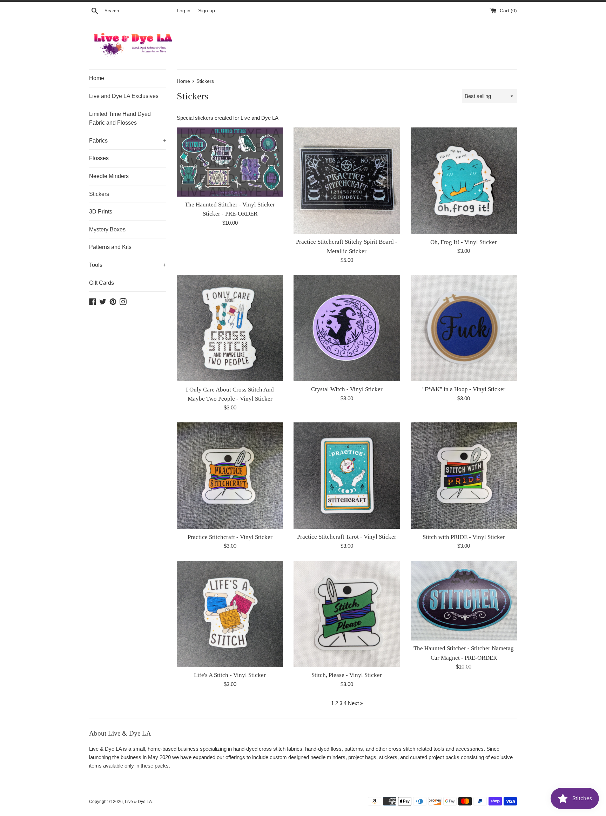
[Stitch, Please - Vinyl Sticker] (347, 614)
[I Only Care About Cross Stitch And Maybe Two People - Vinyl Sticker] (230, 328)
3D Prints (100, 212)
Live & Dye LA (138, 801)
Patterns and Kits (110, 247)
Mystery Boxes (107, 229)
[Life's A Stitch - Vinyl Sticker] (230, 614)
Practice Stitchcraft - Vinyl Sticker (230, 537)
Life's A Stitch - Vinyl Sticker (230, 675)
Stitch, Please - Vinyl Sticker (346, 675)
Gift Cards (101, 283)
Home (96, 78)
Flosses (99, 158)
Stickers (99, 194)
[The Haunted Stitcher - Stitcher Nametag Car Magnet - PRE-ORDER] (464, 600)
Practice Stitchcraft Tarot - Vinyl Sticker (346, 536)
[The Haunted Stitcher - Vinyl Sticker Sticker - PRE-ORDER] (230, 161)
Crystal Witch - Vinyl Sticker (347, 389)
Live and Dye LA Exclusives (124, 96)
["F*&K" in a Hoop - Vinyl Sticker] (464, 328)
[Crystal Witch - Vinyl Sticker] (347, 328)
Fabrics (127, 141)
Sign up (206, 10)
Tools (127, 265)
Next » (355, 703)
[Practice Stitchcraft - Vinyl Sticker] (230, 475)
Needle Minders (109, 176)
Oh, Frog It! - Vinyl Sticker (463, 242)
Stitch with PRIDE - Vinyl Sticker (464, 537)
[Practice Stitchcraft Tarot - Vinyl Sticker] (347, 475)
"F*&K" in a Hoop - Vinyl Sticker (463, 389)
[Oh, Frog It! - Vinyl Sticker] (464, 180)
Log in (183, 10)
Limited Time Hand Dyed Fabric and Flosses (120, 118)
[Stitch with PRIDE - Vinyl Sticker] (464, 475)
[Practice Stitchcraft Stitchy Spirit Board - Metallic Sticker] (347, 180)
